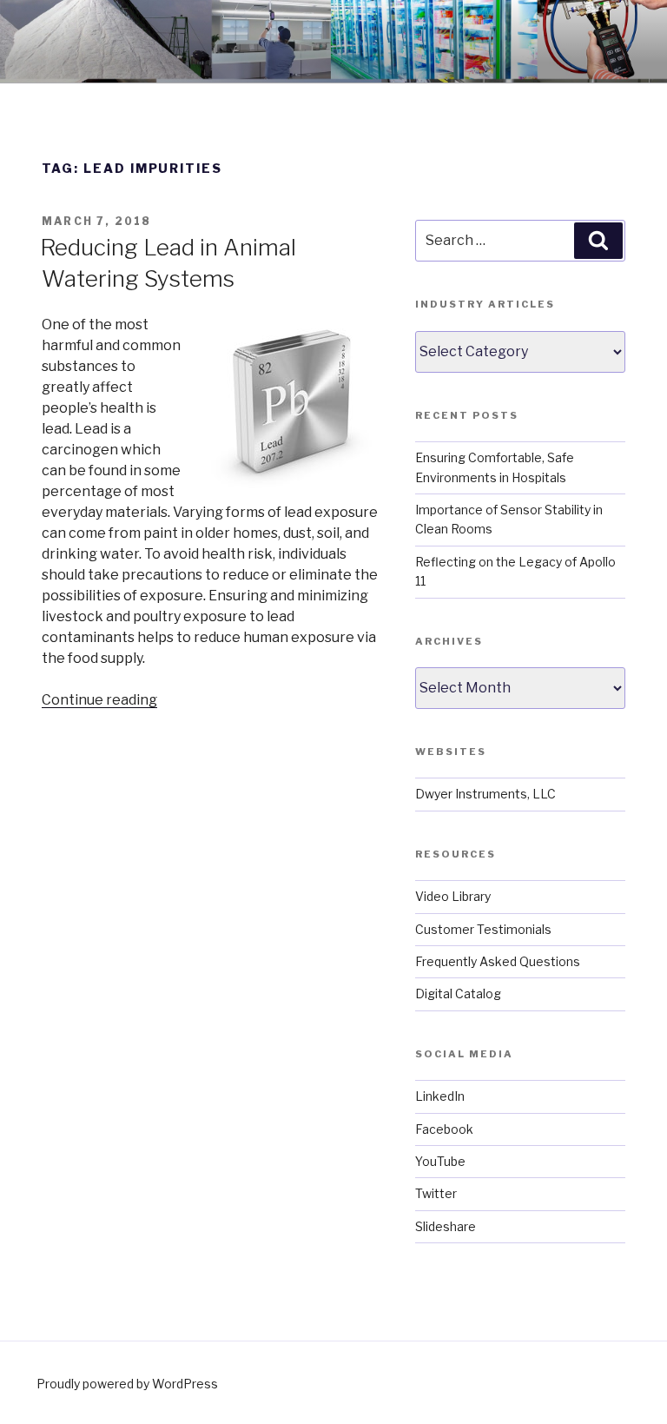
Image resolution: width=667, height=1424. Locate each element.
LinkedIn (440, 1096)
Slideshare (445, 1226)
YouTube (440, 1161)
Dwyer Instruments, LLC (485, 793)
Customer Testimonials (483, 929)
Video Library (453, 896)
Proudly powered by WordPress (127, 1383)
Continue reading (99, 700)
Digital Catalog (458, 993)
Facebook (444, 1129)
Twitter (436, 1193)
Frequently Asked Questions (497, 961)
